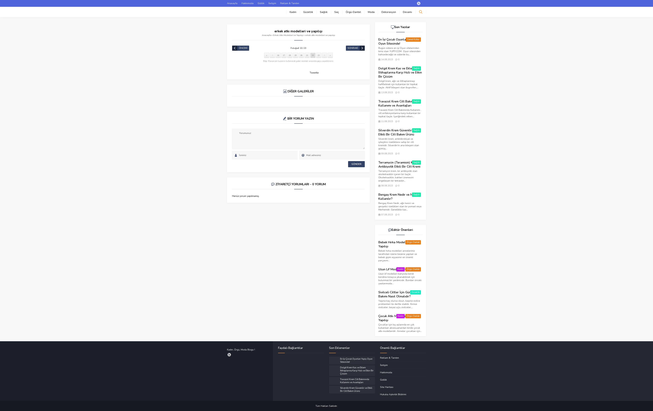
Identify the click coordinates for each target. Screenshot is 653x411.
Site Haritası (386, 387)
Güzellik (308, 12)
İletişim (272, 3)
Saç (336, 12)
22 (313, 55)
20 (301, 55)
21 (307, 55)
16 (278, 55)
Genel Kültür (413, 39)
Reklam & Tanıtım (289, 3)
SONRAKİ (353, 48)
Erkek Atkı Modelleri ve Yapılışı (288, 35)
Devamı (407, 12)
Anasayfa (232, 3)
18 (290, 55)
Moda (371, 12)
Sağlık (324, 12)
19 (296, 55)
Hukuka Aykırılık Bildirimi (393, 394)
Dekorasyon (388, 12)
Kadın (293, 12)
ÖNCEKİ (243, 48)
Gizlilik (261, 3)
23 (319, 55)
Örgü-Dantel (353, 12)
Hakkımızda (247, 3)
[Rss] (418, 3)
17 (284, 55)
